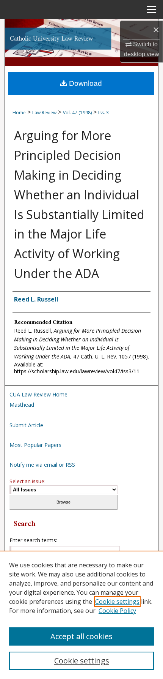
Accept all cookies (81, 636)
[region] (81, 615)
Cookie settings (117, 601)
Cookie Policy (117, 610)
